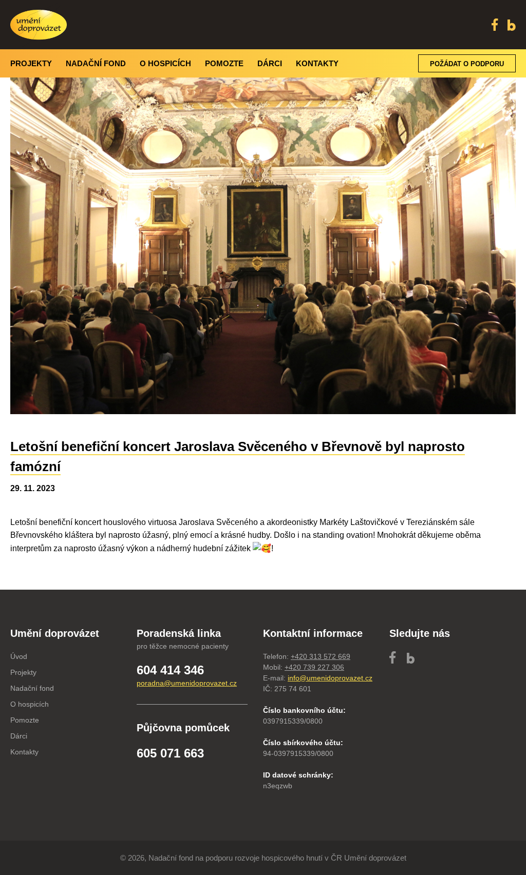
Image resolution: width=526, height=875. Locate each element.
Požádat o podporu (467, 64)
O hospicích (165, 63)
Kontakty (317, 63)
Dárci (269, 63)
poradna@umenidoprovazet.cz (187, 683)
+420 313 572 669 (320, 656)
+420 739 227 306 (314, 667)
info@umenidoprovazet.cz (330, 678)
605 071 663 (170, 753)
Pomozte (224, 63)
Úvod (18, 656)
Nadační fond (96, 63)
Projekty (31, 63)
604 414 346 (170, 670)
